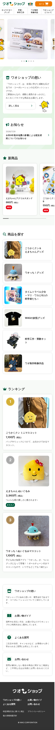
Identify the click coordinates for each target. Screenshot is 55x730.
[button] (21, 61)
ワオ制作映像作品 (34, 11)
